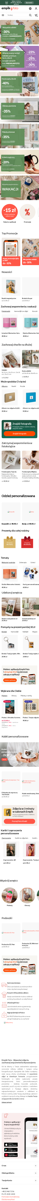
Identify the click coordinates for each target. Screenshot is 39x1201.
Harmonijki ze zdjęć (21, 311)
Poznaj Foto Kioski (19, 821)
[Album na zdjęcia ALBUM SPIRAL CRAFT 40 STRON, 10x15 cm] (11, 397)
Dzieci (33, 562)
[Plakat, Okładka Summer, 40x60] (11, 707)
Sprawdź (29, 2)
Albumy (4, 386)
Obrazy (14, 695)
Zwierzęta (23, 562)
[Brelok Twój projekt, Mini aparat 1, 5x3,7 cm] (11, 643)
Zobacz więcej (7, 1102)
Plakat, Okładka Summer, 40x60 (14, 717)
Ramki (14, 386)
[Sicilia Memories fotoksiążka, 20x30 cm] (11, 574)
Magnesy (35, 632)
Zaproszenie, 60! (9, 860)
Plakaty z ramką (26, 695)
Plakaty (4, 695)
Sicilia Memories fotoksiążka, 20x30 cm (16, 584)
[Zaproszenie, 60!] (11, 849)
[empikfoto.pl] (10, 9)
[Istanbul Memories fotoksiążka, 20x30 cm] (11, 322)
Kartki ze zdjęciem (21, 838)
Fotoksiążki (6, 311)
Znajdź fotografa (19, 434)
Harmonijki (15, 632)
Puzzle (22, 386)
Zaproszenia (6, 838)
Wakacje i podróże (8, 562)
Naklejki (25, 632)
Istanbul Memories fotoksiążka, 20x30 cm (17, 333)
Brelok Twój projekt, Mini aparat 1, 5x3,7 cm (18, 653)
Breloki (4, 632)
